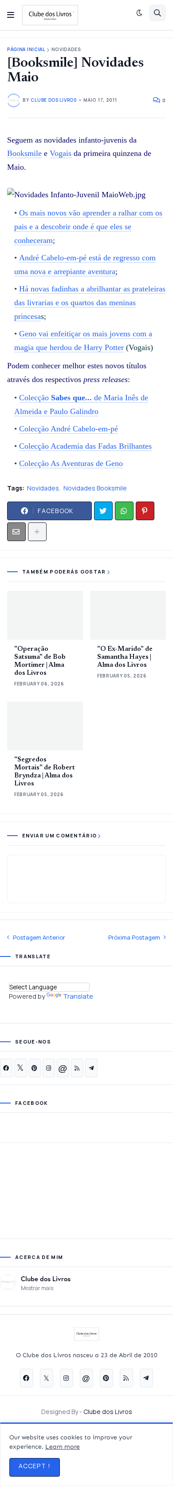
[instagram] (49, 1068)
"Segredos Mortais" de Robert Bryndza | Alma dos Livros (44, 772)
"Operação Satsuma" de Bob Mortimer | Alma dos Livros (40, 661)
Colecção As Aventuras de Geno (71, 463)
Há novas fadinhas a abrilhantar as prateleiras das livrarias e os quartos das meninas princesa (89, 302)
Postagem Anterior (39, 937)
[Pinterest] (145, 511)
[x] (20, 1068)
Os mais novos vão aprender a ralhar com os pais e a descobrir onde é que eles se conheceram (88, 226)
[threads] (63, 1068)
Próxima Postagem (134, 937)
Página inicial (26, 49)
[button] (10, 15)
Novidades (66, 49)
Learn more (62, 1446)
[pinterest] (34, 1068)
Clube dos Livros (46, 1278)
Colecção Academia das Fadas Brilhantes (85, 446)
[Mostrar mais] (37, 531)
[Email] (16, 531)
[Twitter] (103, 511)
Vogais (60, 153)
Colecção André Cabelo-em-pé (68, 428)
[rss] (77, 1068)
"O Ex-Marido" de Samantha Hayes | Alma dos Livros (125, 657)
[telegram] (91, 1068)
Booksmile (24, 153)
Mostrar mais (37, 1288)
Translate (78, 996)
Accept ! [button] (35, 1466)
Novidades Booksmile (95, 488)
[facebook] (6, 1068)
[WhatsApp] (124, 511)
